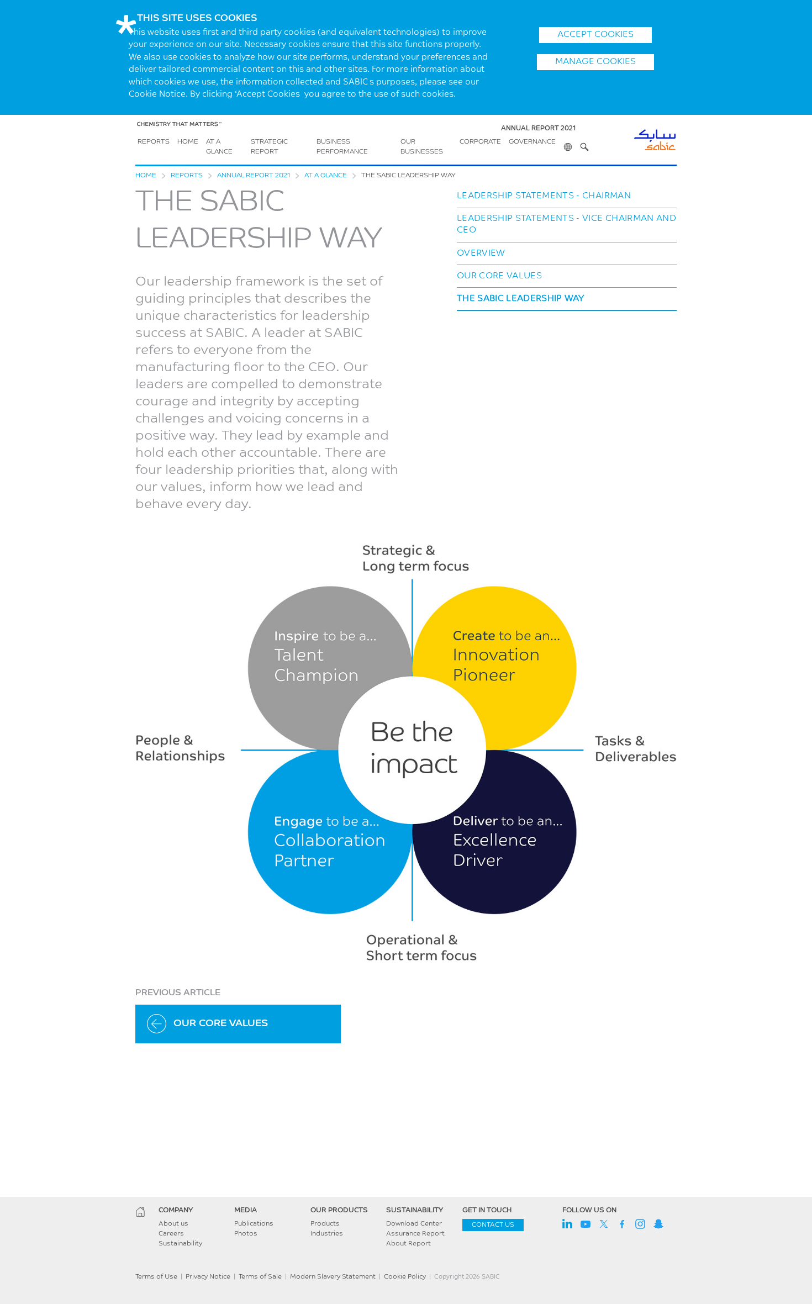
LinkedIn (567, 1224)
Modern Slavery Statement (333, 1277)
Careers (171, 1234)
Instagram (640, 1224)
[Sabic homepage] (140, 1212)
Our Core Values (499, 276)
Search (584, 142)
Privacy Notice (208, 1277)
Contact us (493, 1225)
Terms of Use (156, 1277)
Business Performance (342, 147)
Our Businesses (421, 147)
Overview (481, 253)
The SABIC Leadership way (520, 298)
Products (325, 1224)
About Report (408, 1243)
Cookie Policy (405, 1277)
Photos (245, 1234)
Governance (532, 142)
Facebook (622, 1224)
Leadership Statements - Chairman (544, 196)
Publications (253, 1224)
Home (187, 142)
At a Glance (219, 147)
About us (173, 1224)
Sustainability (180, 1243)
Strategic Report (269, 147)
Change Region (568, 142)
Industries (326, 1234)
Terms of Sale (260, 1277)
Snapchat (658, 1224)
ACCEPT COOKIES (595, 34)
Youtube (585, 1224)
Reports (154, 142)
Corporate (480, 142)
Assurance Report (415, 1234)
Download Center (414, 1224)
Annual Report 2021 (253, 175)
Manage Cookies (595, 61)
